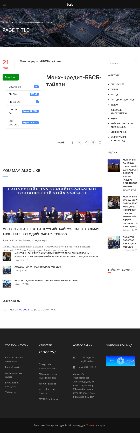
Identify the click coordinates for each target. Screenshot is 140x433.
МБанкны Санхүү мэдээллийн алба (48, 375)
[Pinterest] (86, 142)
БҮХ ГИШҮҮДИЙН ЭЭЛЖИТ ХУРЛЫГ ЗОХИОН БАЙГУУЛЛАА (46, 280)
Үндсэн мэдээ (41, 240)
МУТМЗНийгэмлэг (49, 399)
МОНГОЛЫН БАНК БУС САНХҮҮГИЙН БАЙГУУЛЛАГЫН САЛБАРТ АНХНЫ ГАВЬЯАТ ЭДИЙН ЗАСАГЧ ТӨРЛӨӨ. (51, 231)
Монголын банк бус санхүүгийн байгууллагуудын (60, 425)
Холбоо (90, 425)
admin (26, 240)
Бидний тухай (12, 367)
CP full (114, 89)
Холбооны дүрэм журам (13, 374)
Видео (114, 104)
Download (10, 77)
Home (6, 22)
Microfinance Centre (47, 391)
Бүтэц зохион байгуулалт (12, 384)
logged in (24, 309)
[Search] (133, 63)
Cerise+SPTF (117, 84)
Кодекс (115, 118)
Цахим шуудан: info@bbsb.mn (87, 359)
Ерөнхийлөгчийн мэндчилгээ (14, 359)
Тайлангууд (11, 392)
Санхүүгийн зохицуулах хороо (48, 366)
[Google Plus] (93, 142)
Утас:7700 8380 (87, 367)
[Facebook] (72, 142)
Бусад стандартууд (122, 99)
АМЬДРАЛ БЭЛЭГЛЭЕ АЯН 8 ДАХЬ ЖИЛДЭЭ (38, 267)
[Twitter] (79, 142)
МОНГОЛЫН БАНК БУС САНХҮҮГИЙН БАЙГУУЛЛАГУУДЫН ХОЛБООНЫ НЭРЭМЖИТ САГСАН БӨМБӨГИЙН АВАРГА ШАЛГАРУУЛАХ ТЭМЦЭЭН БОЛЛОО (56, 255)
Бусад (114, 94)
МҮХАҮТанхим (47, 383)
